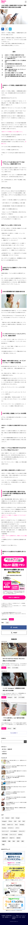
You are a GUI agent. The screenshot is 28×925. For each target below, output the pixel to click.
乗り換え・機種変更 (7, 749)
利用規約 (13, 918)
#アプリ (17, 827)
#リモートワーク (13, 834)
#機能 (14, 728)
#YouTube (4, 827)
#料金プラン (12, 837)
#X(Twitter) (22, 824)
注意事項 (23, 917)
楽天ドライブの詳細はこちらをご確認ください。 (12, 131)
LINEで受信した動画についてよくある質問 (14, 72)
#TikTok (3, 824)
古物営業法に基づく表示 (16, 917)
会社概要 (3, 915)
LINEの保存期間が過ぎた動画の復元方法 (13, 64)
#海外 (14, 841)
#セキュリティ (21, 831)
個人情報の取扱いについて (10, 915)
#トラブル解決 (15, 667)
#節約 (18, 841)
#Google (17, 818)
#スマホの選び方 (14, 831)
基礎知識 (4, 753)
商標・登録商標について (6, 917)
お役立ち (11, 619)
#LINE (7, 622)
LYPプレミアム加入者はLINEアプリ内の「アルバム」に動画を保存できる (15, 57)
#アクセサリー (11, 827)
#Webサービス (10, 824)
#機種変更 (4, 841)
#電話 (3, 844)
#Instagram (10, 697)
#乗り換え (20, 834)
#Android (7, 818)
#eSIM (12, 818)
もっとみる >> (14, 733)
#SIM (19, 821)
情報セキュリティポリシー (21, 915)
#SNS (15, 697)
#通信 (22, 841)
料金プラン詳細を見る (14, 597)
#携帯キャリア (5, 837)
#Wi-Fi (9, 667)
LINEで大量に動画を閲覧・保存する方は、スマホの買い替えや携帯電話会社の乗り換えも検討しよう (15, 76)
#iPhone (9, 728)
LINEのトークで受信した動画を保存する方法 (14, 55)
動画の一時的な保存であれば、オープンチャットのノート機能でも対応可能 (15, 70)
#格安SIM (18, 837)
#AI (2, 818)
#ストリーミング (5, 831)
